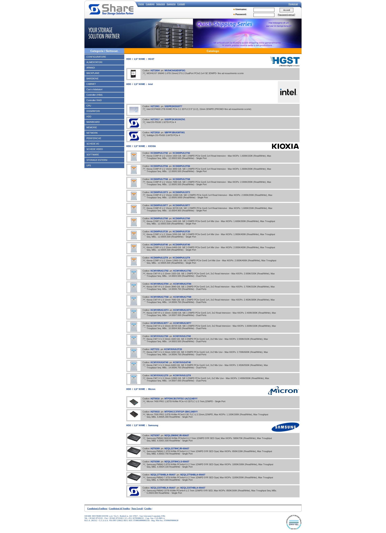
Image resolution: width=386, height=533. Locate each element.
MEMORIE (91, 127)
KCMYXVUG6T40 (160, 362)
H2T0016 (155, 398)
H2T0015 (155, 411)
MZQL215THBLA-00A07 (163, 488)
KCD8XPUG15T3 (159, 192)
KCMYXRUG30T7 (160, 323)
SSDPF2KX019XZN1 (174, 119)
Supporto (171, 4)
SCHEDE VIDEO (94, 149)
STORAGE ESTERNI (96, 160)
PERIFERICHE (93, 138)
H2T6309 (155, 448)
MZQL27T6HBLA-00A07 (163, 474)
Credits (147, 508)
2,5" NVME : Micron (144, 389)
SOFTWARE (92, 154)
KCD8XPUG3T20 (159, 231)
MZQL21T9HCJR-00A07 (176, 448)
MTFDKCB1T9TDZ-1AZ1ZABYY (180, 398)
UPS (88, 165)
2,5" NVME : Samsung (146, 425)
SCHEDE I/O (92, 144)
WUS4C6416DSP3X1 (174, 70)
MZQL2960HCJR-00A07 (176, 435)
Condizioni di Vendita (119, 508)
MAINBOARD (93, 122)
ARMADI (90, 67)
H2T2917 (155, 119)
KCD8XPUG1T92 (159, 153)
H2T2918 (155, 132)
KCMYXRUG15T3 (160, 310)
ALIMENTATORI (94, 62)
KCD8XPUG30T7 (159, 205)
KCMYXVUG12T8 (160, 375)
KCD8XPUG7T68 (159, 179)
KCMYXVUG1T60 (160, 336)
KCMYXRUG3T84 (160, 284)
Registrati (293, 4)
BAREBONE (92, 78)
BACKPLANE (92, 73)
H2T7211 (155, 349)
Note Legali (137, 508)
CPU (88, 105)
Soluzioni (160, 4)
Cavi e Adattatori (94, 89)
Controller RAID (94, 100)
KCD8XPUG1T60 (159, 218)
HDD (88, 116)
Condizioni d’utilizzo (97, 508)
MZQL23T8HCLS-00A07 (176, 461)
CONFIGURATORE (96, 57)
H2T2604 (155, 70)
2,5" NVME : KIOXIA (145, 146)
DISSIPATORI (93, 111)
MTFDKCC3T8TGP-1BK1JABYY (181, 411)
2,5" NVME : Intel (143, 84)
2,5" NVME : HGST (144, 59)
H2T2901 (155, 106)
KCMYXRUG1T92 (160, 271)
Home (141, 4)
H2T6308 (155, 461)
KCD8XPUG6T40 (159, 244)
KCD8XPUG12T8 (159, 257)
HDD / (130, 59)
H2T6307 (155, 435)
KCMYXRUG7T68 (160, 297)
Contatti (181, 4)
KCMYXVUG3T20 (173, 349)
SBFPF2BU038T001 (174, 132)
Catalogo (150, 4)
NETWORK (92, 133)
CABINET (91, 84)
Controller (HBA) (94, 95)
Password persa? (286, 14)
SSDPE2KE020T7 (173, 106)
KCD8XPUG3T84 (159, 166)
